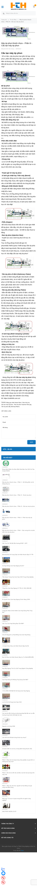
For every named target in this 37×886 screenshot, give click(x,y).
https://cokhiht (8, 398)
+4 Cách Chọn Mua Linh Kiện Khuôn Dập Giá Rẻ (15, 646)
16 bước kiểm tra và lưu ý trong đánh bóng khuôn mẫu (17, 748)
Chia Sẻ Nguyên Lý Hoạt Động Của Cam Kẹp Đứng (16, 634)
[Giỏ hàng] (34, 7)
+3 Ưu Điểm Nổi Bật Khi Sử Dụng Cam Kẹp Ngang (16, 691)
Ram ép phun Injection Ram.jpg (22, 404)
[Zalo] (3, 869)
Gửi (31, 442)
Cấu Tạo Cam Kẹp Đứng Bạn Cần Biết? (13, 623)
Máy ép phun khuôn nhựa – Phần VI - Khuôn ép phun (16, 495)
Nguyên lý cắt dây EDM (8, 726)
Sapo (22, 850)
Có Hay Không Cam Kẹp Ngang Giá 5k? (13, 565)
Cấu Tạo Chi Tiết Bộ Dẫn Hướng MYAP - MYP (14, 543)
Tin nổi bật (7, 457)
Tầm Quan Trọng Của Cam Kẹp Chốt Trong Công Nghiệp (18, 577)
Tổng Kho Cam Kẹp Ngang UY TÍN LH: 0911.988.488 (16, 588)
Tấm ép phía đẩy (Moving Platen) (10, 406)
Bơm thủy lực (26, 402)
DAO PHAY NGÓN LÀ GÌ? (9, 811)
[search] (3, 13)
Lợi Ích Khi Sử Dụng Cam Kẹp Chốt (12, 702)
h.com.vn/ (16, 398)
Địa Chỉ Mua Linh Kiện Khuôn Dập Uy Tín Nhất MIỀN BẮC (18, 657)
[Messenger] (3, 873)
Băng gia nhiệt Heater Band (13, 402)
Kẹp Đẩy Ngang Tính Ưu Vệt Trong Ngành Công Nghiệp (17, 668)
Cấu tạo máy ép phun (7, 404)
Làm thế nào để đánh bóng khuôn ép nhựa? (14, 737)
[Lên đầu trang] (34, 878)
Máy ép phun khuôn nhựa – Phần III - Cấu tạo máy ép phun (18, 506)
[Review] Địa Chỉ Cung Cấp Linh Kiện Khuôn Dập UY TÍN (17, 554)
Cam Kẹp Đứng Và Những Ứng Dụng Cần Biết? (15, 679)
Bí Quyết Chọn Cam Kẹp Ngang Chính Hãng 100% (16, 599)
